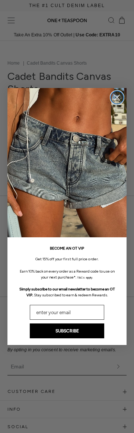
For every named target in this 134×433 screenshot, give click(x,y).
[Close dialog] (117, 97)
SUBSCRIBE (67, 330)
